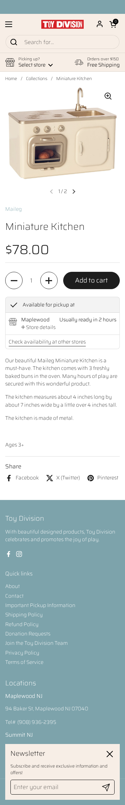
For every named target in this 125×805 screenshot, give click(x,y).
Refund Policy (22, 624)
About (12, 586)
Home (11, 78)
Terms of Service (24, 662)
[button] (113, 24)
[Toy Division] (62, 24)
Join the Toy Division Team (36, 643)
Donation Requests (27, 634)
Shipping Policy (24, 615)
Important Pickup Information (40, 605)
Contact (14, 596)
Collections (36, 78)
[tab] (38, 327)
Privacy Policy (22, 653)
